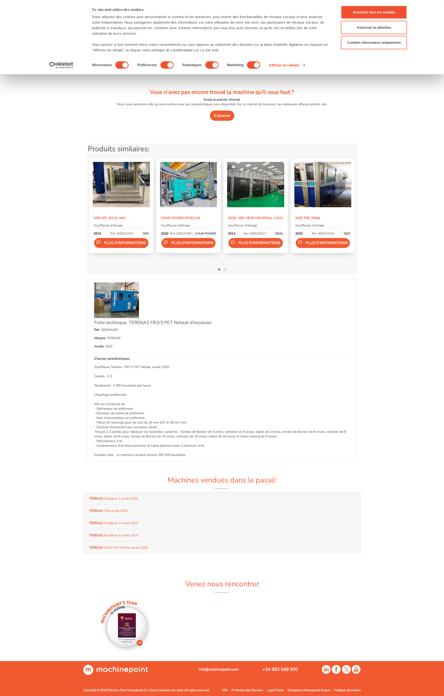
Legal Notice (275, 690)
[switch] (167, 65)
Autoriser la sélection (374, 27)
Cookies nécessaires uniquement (374, 42)
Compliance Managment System (309, 690)
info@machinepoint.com (219, 669)
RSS (225, 690)
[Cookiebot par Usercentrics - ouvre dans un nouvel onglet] (61, 65)
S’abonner (222, 115)
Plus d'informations (125, 242)
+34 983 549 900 (280, 669)
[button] (219, 269)
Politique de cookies (347, 690)
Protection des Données (247, 690)
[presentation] (220, 263)
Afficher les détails (284, 65)
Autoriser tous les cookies (374, 12)
